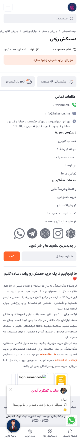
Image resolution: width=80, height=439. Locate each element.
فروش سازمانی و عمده (60, 221)
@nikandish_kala (66, 360)
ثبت (11, 256)
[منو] (8, 7)
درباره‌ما (70, 165)
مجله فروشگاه (66, 149)
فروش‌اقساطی (66, 205)
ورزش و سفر (49, 31)
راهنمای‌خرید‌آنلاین (63, 189)
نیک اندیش (69, 31)
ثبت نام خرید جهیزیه (61, 213)
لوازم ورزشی (30, 31)
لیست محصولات (65, 157)
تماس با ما (68, 173)
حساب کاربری (67, 141)
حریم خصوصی (66, 197)
